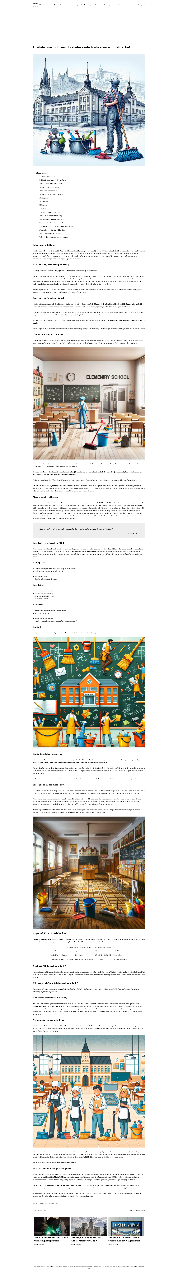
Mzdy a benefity (104, 5)
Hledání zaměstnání (45, 5)
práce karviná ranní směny (52, 799)
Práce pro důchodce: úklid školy (50, 216)
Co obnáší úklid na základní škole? (51, 223)
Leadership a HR (76, 5)
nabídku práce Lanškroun (64, 281)
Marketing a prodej (90, 5)
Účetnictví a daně (124, 5)
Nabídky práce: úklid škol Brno (50, 187)
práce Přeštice (48, 975)
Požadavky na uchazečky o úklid (51, 194)
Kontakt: (42, 209)
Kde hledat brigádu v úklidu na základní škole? (56, 226)
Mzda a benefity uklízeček (48, 191)
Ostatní (114, 5)
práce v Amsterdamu (81, 486)
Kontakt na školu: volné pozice (50, 212)
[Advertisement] (89, 24)
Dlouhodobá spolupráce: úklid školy (52, 230)
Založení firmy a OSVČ (140, 5)
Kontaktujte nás (53, 1203)
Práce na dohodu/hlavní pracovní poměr (53, 237)
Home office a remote (61, 5)
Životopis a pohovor (157, 5)
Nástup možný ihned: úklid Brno (51, 233)
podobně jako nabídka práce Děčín (44, 554)
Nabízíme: (43, 205)
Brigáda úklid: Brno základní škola (51, 219)
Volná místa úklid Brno (47, 177)
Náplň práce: (43, 198)
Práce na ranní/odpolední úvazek (51, 184)
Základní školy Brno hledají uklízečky (53, 180)
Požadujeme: (43, 201)
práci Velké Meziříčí (45, 1152)
